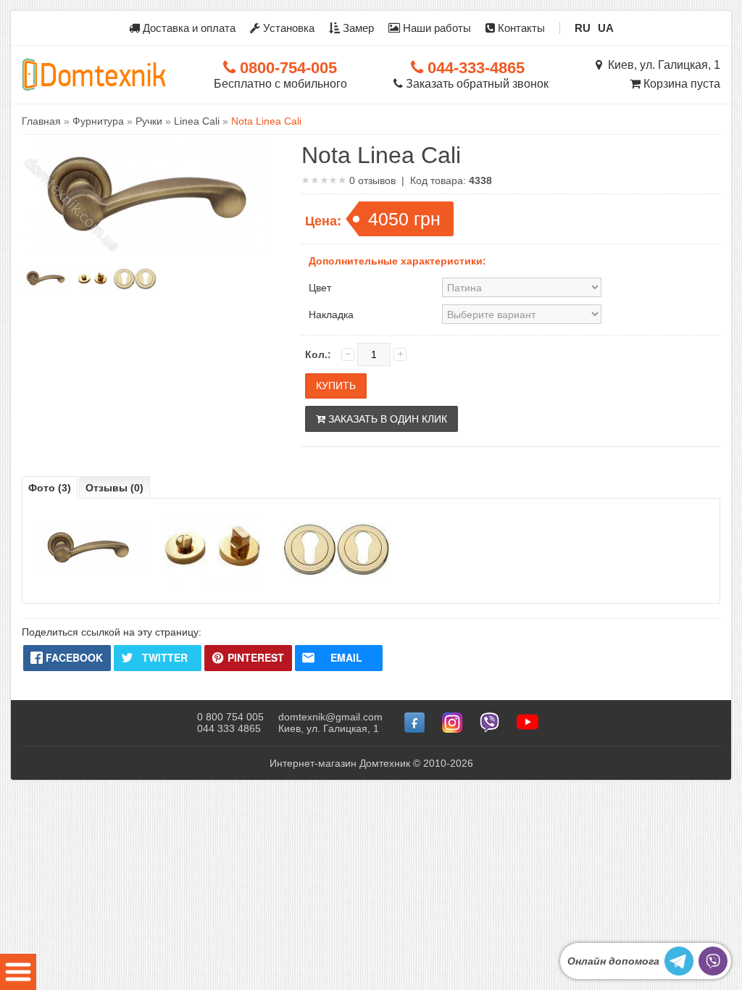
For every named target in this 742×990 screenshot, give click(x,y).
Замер (357, 28)
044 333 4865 (229, 728)
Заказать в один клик (386, 419)
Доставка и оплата (187, 28)
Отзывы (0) (114, 488)
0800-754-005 (286, 68)
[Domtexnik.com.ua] (94, 75)
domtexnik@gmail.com (330, 717)
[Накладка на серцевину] (135, 279)
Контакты (520, 28)
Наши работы (435, 28)
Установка (287, 28)
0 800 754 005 (230, 717)
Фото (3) (49, 488)
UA (606, 28)
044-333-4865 (474, 68)
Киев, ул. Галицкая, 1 (661, 65)
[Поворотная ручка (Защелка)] (93, 279)
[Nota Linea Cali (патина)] (47, 279)
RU (583, 28)
